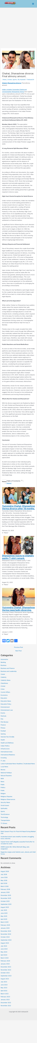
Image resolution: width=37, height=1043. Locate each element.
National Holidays (6, 772)
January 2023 (5, 999)
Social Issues (5, 805)
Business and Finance (8, 668)
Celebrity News (5, 680)
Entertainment (5, 707)
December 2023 (6, 967)
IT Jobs (3, 761)
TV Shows (4, 823)
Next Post (18, 651)
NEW (2, 778)
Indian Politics (5, 746)
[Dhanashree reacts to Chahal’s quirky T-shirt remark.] (18, 545)
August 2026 (5, 871)
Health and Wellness (7, 743)
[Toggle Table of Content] (22, 481)
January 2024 (5, 964)
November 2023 (6, 970)
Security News (5, 802)
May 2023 (4, 987)
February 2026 (5, 889)
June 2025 (4, 913)
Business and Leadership (8, 671)
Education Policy (6, 704)
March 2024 (4, 958)
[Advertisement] (18, 27)
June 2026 (4, 877)
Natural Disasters (6, 775)
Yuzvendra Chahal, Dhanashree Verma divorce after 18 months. (18, 507)
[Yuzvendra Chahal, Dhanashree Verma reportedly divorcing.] (18, 597)
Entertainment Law (7, 710)
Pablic (3, 784)
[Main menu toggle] (33, 4)
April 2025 (4, 919)
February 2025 (5, 925)
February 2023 (5, 996)
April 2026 (4, 883)
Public (3, 790)
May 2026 (4, 880)
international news (6, 752)
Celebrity (3, 677)
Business (3, 665)
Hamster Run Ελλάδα (7, 737)
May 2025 (4, 916)
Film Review (4, 722)
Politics (3, 787)
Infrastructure (5, 748)
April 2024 (4, 955)
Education (4, 698)
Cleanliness (4, 683)
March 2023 (4, 993)
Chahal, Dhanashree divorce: (11, 83)
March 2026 (4, 886)
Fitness (3, 728)
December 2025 (6, 895)
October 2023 (5, 973)
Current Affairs (5, 692)
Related (9, 483)
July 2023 (4, 982)
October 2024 (5, 937)
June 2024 (4, 949)
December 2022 (6, 1002)
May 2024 (4, 952)
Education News (6, 701)
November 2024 (6, 934)
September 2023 (6, 976)
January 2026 (5, 892)
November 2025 (6, 898)
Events (3, 713)
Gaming (3, 734)
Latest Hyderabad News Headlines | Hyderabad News (18, 763)
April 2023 (4, 990)
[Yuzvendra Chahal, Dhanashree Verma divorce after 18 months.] (18, 495)
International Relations (8, 755)
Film (2, 719)
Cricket (3, 686)
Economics (4, 695)
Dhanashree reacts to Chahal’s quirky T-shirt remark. (18, 556)
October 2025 (5, 901)
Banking (3, 662)
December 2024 (6, 931)
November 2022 (6, 1005)
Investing (4, 758)
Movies (3, 769)
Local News (4, 766)
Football (3, 731)
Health (3, 740)
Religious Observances (8, 799)
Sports (3, 811)
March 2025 (4, 922)
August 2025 (5, 907)
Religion (3, 793)
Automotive (4, 659)
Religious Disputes (6, 796)
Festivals (3, 716)
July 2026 (4, 874)
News (2, 781)
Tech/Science (5, 814)
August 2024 (5, 943)
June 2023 (4, 985)
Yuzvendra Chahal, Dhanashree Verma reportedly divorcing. (18, 608)
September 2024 (6, 940)
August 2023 (5, 979)
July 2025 (4, 910)
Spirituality (4, 808)
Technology (4, 817)
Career (3, 674)
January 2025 (5, 928)
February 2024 (5, 961)
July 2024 (4, 946)
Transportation (5, 820)
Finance (3, 725)
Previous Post (18, 647)
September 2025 (6, 904)
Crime (2, 689)
